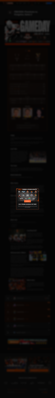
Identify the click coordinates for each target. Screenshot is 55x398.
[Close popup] (37, 190)
